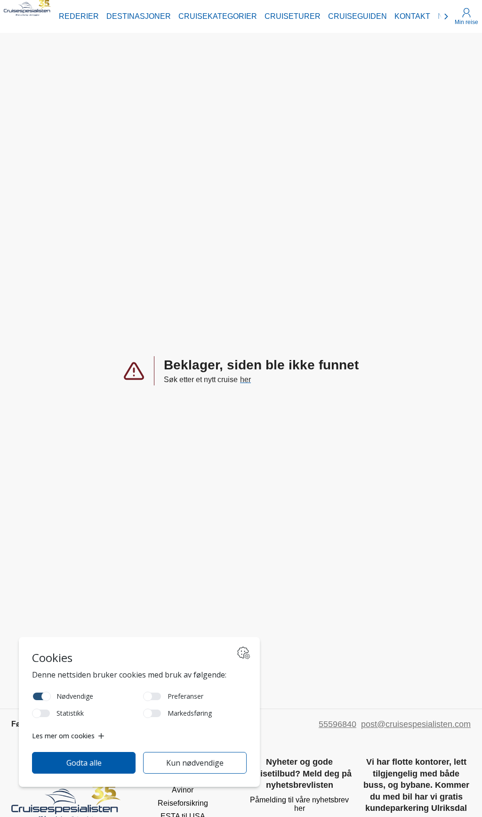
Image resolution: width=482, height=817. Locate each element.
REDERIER (79, 16)
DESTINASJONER (138, 16)
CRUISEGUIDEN (357, 16)
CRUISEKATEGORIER (217, 16)
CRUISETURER (293, 16)
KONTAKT (412, 16)
